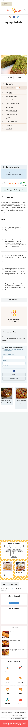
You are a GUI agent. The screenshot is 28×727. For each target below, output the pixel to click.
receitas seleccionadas (14, 320)
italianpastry (6, 553)
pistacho (8, 554)
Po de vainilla (13, 121)
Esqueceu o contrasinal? (8, 349)
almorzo (6, 546)
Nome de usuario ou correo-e (9, 354)
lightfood (16, 553)
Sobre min (7, 715)
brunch (11, 546)
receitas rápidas (9, 547)
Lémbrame (6, 366)
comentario (14, 300)
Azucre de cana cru (13, 100)
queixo (20, 703)
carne (7, 682)
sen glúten (9, 549)
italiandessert (20, 551)
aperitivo (20, 672)
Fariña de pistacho (12, 96)
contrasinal (5, 360)
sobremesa (21, 546)
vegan (13, 554)
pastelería (22, 553)
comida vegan (18, 554)
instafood (14, 551)
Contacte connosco (17, 715)
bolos (16, 546)
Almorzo (20, 682)
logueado (9, 588)
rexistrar (19, 172)
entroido (7, 703)
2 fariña (10, 92)
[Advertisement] (14, 39)
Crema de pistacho (12, 110)
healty (14, 549)
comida (15, 547)
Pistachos (10, 118)
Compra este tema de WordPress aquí (16, 724)
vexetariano (14, 556)
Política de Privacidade (20, 713)
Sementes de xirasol (13, 114)
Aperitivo (7, 672)
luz (11, 553)
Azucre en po (9, 129)
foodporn (20, 547)
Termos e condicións (6, 713)
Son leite (11, 107)
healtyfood (19, 549)
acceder (13, 172)
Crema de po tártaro (14, 103)
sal (11, 125)
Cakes (20, 693)
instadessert (7, 551)
